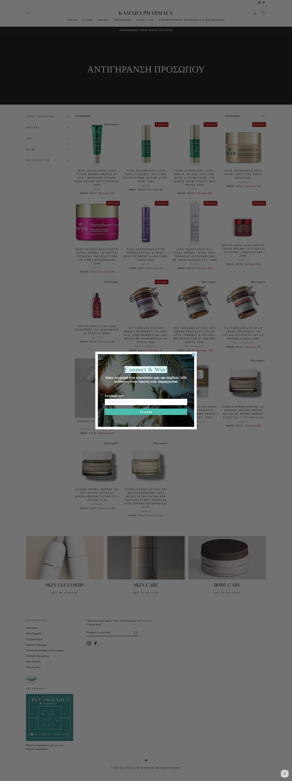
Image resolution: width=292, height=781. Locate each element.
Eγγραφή (146, 412)
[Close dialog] (193, 354)
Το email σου (114, 396)
